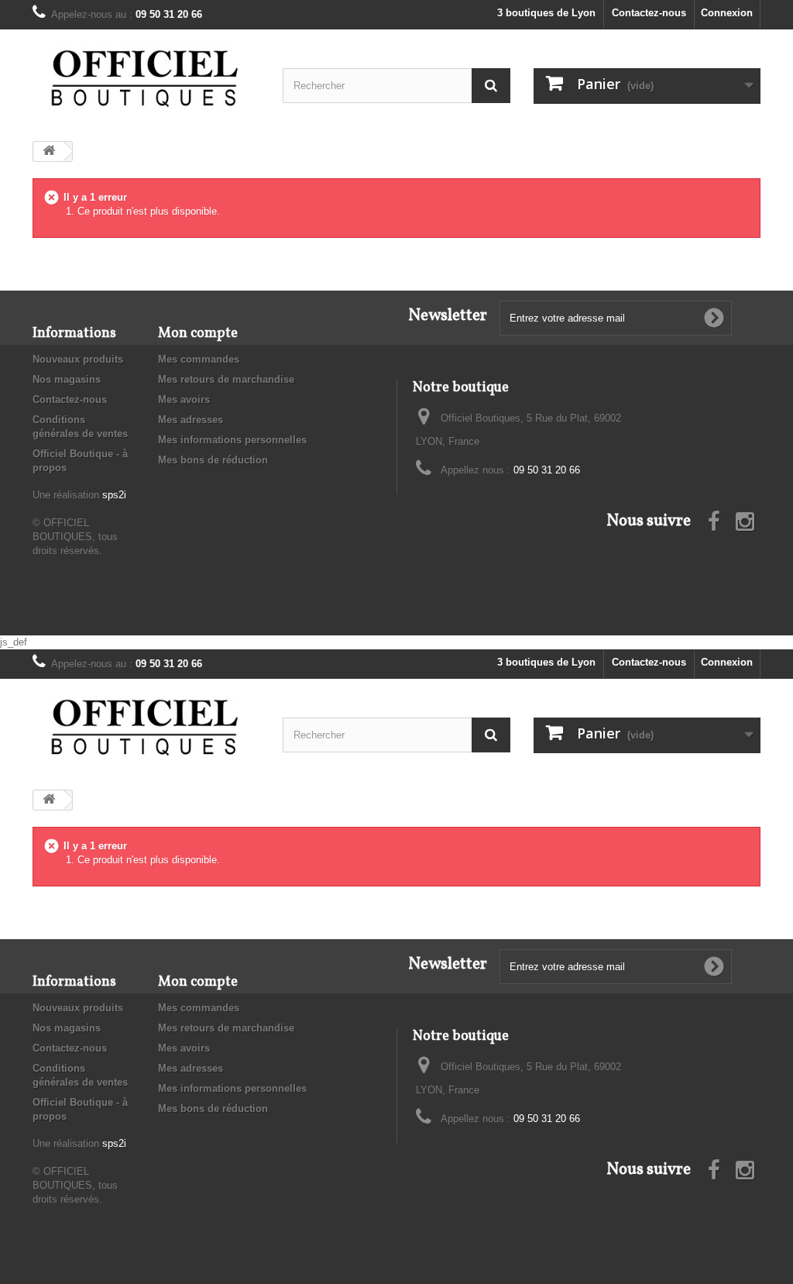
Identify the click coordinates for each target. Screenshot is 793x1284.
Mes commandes (198, 359)
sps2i (114, 495)
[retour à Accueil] (49, 151)
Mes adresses (190, 419)
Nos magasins (67, 379)
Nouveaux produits (78, 359)
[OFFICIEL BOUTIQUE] (146, 79)
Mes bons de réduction (213, 460)
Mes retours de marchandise (226, 379)
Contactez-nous (649, 13)
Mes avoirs (184, 399)
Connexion (727, 13)
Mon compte (198, 333)
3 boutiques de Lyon (546, 13)
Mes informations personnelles (232, 440)
